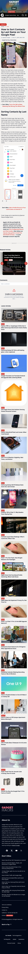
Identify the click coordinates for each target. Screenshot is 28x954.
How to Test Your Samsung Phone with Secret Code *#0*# (13, 882)
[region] (14, 167)
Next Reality (19, 11)
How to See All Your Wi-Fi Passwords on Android (14, 860)
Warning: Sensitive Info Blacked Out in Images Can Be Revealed (13, 895)
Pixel (14, 8)
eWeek (14, 939)
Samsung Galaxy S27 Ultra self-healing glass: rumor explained (12, 351)
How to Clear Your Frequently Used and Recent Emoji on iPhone (13, 887)
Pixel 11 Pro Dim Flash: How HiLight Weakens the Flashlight (11, 558)
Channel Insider (11, 943)
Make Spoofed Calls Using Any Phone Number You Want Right (13, 891)
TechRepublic (7, 939)
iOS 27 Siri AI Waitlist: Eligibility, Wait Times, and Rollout (12, 458)
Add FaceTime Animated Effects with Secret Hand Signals (13, 878)
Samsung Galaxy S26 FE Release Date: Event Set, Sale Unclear (12, 485)
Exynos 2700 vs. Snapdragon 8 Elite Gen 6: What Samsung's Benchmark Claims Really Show (14, 327)
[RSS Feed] (21, 850)
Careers (7, 915)
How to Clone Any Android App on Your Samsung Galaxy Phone (11, 867)
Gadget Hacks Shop (10, 15)
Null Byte (25, 11)
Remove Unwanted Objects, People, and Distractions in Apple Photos (12, 863)
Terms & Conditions (7, 904)
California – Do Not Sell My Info (9, 912)
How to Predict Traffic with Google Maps (12, 875)
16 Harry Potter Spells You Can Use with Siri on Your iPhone (13, 871)
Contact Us (4, 910)
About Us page (16, 845)
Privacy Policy (5, 907)
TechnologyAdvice (16, 935)
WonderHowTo (4, 11)
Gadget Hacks (12, 11)
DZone (19, 943)
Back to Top (5, 924)
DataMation (21, 939)
